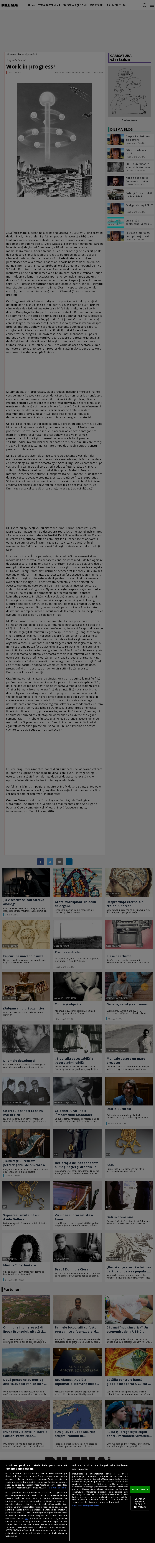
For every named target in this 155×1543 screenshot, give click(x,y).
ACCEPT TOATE (140, 1489)
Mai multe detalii (57, 1487)
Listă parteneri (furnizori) (85, 1505)
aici (26, 1518)
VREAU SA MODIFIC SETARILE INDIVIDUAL (140, 1503)
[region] (77, 1501)
